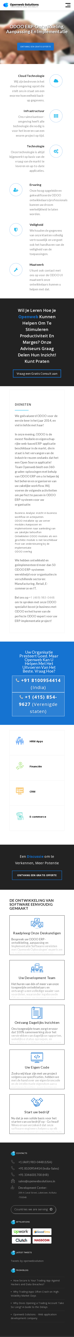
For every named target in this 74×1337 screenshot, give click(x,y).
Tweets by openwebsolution (27, 1260)
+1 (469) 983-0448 (42, 597)
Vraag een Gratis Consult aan (37, 374)
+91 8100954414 (40, 684)
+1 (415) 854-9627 (38, 704)
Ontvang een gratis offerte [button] (35, 46)
